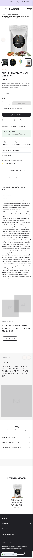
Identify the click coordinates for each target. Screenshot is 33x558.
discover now (10, 338)
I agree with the (13, 108)
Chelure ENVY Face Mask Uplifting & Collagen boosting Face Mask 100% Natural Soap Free (16, 502)
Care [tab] (3, 190)
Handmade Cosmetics (12, 14)
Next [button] (30, 40)
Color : (6, 94)
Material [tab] (15, 187)
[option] (16, 39)
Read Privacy (18, 548)
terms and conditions (17, 108)
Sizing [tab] (23, 187)
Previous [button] (3, 40)
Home (3, 14)
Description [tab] (6, 187)
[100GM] (3, 97)
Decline (19, 553)
